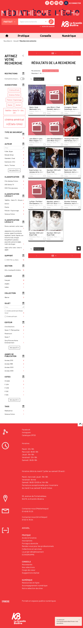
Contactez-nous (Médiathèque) (35, 508)
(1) (14, 348)
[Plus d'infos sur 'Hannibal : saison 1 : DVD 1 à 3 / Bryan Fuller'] (54, 194)
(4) (14, 400)
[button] (23, 35)
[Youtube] (56, 3)
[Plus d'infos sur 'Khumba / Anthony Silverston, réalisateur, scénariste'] (72, 193)
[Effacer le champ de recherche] (46, 21)
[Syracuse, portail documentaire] (40, 12)
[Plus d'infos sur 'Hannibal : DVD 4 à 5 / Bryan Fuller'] (54, 162)
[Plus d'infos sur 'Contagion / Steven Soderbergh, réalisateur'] (72, 95)
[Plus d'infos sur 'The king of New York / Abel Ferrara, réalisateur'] (72, 131)
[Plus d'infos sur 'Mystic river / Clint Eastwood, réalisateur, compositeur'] (72, 161)
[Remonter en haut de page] (80, 424)
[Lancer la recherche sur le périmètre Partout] (52, 21)
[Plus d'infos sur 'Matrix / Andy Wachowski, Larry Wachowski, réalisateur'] (37, 96)
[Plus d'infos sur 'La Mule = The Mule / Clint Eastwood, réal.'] (37, 189)
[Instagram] (61, 3)
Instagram (26, 432)
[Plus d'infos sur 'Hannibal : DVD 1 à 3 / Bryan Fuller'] (54, 223)
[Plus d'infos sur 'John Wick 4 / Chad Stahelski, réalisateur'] (54, 94)
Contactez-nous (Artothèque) (34, 517)
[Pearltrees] (52, 3)
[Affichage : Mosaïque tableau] (54, 53)
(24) (13, 170)
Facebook (26, 429)
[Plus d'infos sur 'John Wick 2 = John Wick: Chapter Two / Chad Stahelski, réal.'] (37, 126)
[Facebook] (47, 3)
